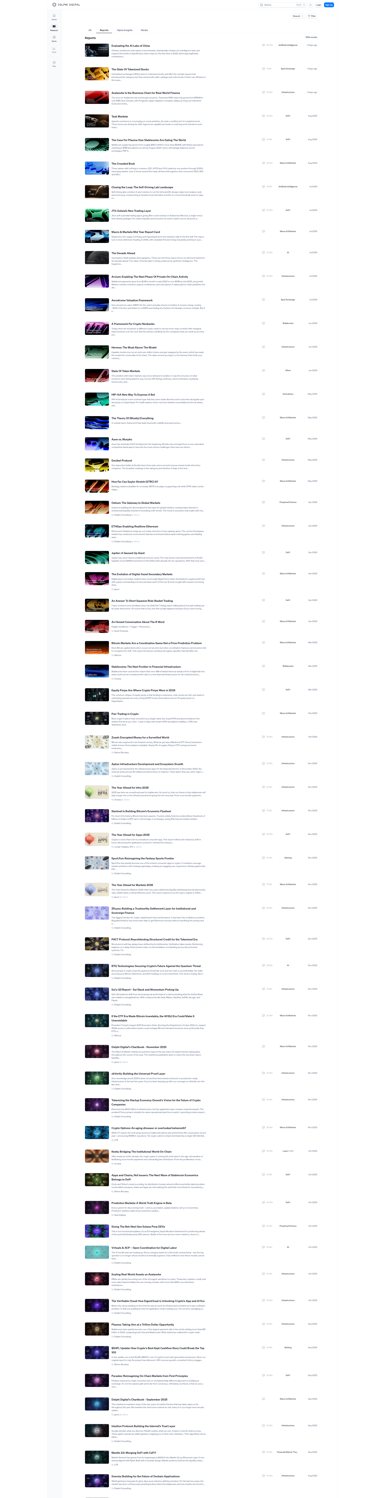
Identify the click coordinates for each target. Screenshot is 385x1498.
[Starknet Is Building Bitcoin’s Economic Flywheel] (97, 815)
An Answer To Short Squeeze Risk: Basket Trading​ (142, 601)
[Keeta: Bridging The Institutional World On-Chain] (97, 1156)
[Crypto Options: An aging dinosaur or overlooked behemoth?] (97, 1132)
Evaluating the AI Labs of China (130, 45)
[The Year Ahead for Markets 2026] (97, 889)
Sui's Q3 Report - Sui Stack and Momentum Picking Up (145, 989)
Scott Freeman (121, 630)
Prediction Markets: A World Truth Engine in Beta (141, 1203)
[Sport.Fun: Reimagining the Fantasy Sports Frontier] (97, 863)
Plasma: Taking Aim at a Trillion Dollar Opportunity (142, 1324)
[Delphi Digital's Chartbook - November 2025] (97, 1051)
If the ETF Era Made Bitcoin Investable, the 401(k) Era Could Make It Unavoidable (152, 1018)
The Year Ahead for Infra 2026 (130, 787)
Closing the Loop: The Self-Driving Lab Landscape (142, 187)
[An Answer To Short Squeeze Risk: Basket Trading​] (97, 605)
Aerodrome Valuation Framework (132, 300)
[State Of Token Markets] (97, 375)
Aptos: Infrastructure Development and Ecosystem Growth (147, 764)
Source (245, 24)
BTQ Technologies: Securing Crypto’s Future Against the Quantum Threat (156, 966)
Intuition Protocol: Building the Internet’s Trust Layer (143, 1426)
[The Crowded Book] (97, 168)
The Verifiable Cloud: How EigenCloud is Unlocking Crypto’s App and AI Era (158, 1301)
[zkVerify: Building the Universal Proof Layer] (97, 1078)
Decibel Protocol (121, 460)
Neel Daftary (120, 1215)
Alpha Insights (125, 30)
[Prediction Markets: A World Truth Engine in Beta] (97, 1207)
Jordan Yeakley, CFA (123, 846)
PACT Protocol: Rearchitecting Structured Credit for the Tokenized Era (154, 939)
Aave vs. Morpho (121, 439)
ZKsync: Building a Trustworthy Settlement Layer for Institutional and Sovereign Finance (153, 911)
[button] (54, 50)
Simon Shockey (121, 752)
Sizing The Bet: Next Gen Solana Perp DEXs (138, 1226)
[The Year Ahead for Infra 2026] (97, 792)
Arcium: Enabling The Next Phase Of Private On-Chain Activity (149, 276)
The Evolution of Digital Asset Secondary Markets (141, 574)
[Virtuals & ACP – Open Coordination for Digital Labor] (97, 1252)
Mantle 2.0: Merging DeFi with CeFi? (133, 1452)
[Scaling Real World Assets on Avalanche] (97, 1279)
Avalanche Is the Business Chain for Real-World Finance (145, 93)
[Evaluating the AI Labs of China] (97, 50)
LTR (116, 1140)
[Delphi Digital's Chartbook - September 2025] (97, 1404)
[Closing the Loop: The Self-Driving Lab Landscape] (97, 191)
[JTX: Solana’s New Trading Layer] (97, 215)
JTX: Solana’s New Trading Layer (131, 211)
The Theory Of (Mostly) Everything (132, 418)
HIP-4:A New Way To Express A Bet (133, 394)
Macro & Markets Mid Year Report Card (135, 232)
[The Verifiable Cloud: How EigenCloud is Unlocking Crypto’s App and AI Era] (97, 1305)
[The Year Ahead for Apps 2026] (97, 839)
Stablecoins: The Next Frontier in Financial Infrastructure (146, 666)
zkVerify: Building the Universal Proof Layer (138, 1073)
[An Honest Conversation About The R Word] (97, 626)
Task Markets (119, 116)
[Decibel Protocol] (97, 465)
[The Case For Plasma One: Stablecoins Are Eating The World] (97, 144)
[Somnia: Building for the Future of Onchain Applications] (97, 1481)
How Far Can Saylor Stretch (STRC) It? (134, 481)
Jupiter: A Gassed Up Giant (128, 553)
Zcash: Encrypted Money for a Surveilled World (140, 737)
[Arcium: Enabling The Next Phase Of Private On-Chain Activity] (97, 281)
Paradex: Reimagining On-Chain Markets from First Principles (149, 1376)
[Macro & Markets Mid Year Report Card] (97, 236)
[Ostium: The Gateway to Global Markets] (97, 507)
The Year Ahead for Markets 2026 (132, 885)
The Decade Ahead (123, 253)
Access (88, 24)
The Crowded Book (123, 163)
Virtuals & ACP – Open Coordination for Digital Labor (144, 1247)
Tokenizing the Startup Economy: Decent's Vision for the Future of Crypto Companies (156, 1102)
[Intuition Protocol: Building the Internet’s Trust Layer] (97, 1430)
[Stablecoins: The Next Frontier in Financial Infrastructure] (97, 671)
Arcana (117, 678)
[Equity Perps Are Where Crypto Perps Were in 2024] (97, 695)
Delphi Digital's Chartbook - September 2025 (139, 1399)
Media (144, 30)
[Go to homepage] (66, 5)
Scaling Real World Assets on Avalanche (136, 1274)
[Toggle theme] (310, 4)
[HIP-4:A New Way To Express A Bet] (97, 399)
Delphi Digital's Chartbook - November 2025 (138, 1047)
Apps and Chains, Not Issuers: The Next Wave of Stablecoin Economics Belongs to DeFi (154, 1177)
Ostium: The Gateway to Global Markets (135, 503)
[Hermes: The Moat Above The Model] (97, 352)
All (89, 30)
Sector (167, 24)
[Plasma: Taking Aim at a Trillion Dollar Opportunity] (97, 1329)
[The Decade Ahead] (97, 257)
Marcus (117, 655)
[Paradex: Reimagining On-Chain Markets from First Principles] (97, 1380)
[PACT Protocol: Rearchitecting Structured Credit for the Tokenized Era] (97, 944)
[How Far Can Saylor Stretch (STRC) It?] (97, 486)
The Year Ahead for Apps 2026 (130, 835)
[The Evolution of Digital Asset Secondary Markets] (97, 578)
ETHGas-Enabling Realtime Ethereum (134, 526)
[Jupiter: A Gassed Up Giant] (97, 557)
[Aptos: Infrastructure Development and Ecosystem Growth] (97, 768)
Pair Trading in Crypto (125, 714)
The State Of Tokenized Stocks (130, 69)
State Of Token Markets (125, 371)
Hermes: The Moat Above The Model (134, 347)
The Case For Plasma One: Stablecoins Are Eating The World (148, 140)
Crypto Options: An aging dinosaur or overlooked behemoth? (148, 1128)
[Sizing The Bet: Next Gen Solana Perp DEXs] (97, 1231)
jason (116, 589)
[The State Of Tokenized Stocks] (97, 74)
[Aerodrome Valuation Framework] (97, 305)
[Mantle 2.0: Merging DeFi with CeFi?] (97, 1457)
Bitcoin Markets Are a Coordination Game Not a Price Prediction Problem (156, 643)
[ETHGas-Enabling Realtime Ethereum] (97, 531)
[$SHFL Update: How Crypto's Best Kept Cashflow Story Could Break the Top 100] (97, 1352)
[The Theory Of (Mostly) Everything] (97, 422)
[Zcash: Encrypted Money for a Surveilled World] (97, 742)
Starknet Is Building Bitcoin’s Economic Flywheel (141, 811)
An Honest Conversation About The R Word (137, 622)
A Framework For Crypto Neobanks (133, 324)
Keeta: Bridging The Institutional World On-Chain (141, 1151)
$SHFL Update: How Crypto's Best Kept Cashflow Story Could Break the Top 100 (157, 1350)
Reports (104, 30)
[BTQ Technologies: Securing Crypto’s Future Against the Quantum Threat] (97, 970)
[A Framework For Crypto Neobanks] (97, 328)
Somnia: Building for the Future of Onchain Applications (145, 1476)
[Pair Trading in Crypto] (97, 718)
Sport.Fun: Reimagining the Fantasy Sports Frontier (142, 858)
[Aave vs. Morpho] (97, 444)
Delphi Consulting (122, 514)
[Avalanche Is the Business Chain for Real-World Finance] (97, 97)
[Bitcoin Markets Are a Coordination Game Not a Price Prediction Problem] (97, 647)
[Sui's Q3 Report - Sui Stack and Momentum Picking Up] (97, 994)
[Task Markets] (97, 121)
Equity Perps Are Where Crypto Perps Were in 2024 (143, 690)
